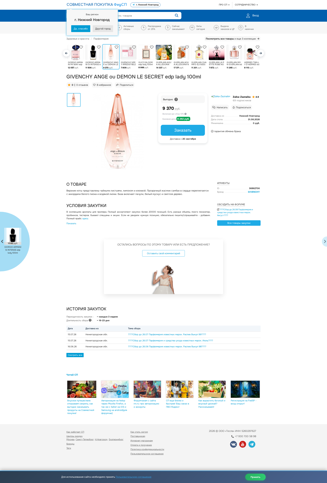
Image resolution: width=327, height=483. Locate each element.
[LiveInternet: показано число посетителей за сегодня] (73, 463)
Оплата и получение (141, 445)
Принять (255, 477)
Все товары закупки (238, 223)
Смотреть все (75, 355)
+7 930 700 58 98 (245, 436)
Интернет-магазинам (141, 440)
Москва (70, 439)
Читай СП (72, 374)
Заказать (182, 130)
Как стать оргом (139, 431)
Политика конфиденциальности (147, 449)
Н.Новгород (101, 439)
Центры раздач (74, 436)
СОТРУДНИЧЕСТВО (245, 4)
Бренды (70, 443)
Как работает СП (75, 431)
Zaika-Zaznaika (242, 96)
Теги (68, 448)
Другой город (103, 28)
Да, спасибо (81, 28)
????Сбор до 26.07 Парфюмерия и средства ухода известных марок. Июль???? (170, 340)
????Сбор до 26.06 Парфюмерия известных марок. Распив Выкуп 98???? (167, 346)
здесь (85, 218)
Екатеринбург (116, 439)
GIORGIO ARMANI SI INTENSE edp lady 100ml (12, 250)
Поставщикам (137, 436)
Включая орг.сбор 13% (173, 114)
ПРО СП (223, 4)
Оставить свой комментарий (163, 253)
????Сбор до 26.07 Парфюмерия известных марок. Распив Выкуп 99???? (167, 334)
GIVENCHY (254, 191)
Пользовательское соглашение (147, 453)
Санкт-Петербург (85, 439)
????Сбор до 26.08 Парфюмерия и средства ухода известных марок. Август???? (235, 212)
